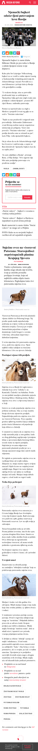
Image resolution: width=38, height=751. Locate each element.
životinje (7, 697)
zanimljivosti (19, 169)
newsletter (13, 673)
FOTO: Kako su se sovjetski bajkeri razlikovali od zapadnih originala (17, 233)
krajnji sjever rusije (12, 686)
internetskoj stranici (17, 680)
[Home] (3, 2)
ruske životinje (10, 708)
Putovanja (18, 261)
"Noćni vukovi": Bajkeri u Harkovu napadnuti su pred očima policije (17, 219)
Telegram (26, 57)
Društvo (19, 23)
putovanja (24, 708)
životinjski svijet (22, 697)
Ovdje (13, 746)
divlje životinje (25, 713)
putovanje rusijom (11, 702)
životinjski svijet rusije (14, 691)
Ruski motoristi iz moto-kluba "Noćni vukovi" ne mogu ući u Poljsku (18, 226)
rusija (6, 169)
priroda (7, 719)
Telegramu (11, 667)
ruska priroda (9, 713)
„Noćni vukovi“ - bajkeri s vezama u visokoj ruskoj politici (18, 212)
